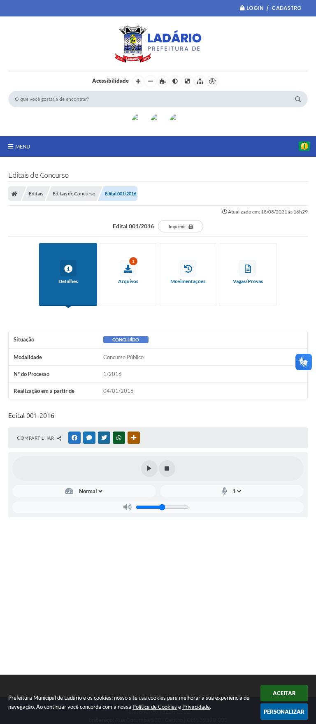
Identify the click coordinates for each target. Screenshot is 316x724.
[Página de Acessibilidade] (212, 81)
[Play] (149, 468)
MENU (22, 146)
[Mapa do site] (200, 81)
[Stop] (167, 468)
